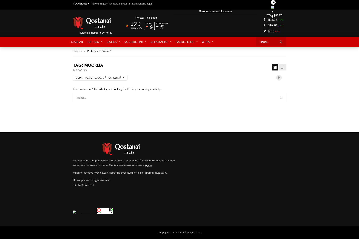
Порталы (93, 41)
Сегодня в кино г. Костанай (215, 11)
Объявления (134, 41)
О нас (206, 41)
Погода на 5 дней (146, 17)
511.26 (272, 19)
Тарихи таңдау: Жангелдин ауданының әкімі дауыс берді (122, 3)
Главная (77, 41)
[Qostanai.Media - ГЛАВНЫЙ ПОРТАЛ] (96, 22)
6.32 (271, 31)
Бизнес (112, 41)
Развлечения (185, 41)
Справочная (159, 41)
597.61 (272, 25)
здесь (148, 165)
